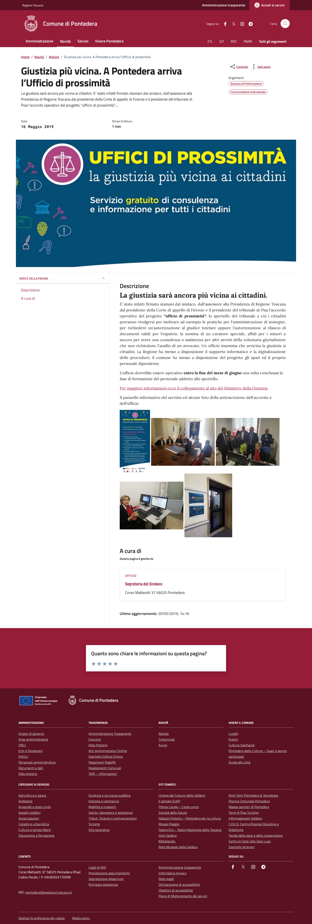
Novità (65, 41)
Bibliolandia (167, 841)
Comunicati (167, 739)
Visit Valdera (168, 835)
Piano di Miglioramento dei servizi (183, 896)
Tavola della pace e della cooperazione (256, 835)
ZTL (210, 41)
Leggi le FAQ (97, 867)
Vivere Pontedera (109, 41)
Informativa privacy (173, 873)
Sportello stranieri (242, 846)
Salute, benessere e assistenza (111, 812)
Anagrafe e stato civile (34, 806)
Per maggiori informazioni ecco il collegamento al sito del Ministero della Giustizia (194, 388)
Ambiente (25, 801)
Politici (23, 756)
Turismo (94, 824)
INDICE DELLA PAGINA (33, 278)
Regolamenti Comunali (105, 768)
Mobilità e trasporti (102, 806)
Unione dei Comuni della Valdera (182, 795)
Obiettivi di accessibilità (176, 890)
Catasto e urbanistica (33, 824)
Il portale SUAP (169, 801)
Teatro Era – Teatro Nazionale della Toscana (190, 829)
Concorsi (95, 739)
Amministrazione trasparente (223, 5)
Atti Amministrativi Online (108, 750)
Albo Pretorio (98, 745)
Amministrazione (39, 41)
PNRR (248, 41)
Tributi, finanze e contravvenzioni (113, 818)
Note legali (166, 878)
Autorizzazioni (28, 818)
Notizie (164, 733)
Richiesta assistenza (103, 884)
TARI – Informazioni (103, 773)
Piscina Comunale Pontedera (249, 801)
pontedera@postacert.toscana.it (49, 892)
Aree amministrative (33, 739)
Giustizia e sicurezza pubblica (110, 795)
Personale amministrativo (37, 762)
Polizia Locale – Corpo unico (179, 806)
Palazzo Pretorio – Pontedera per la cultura (190, 818)
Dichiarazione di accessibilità (179, 884)
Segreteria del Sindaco (143, 583)
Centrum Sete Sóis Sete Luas (250, 841)
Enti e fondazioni (30, 750)
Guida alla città (239, 762)
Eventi (233, 739)
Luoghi (233, 733)
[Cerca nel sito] (285, 23)
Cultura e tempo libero (34, 829)
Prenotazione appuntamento (109, 873)
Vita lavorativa (99, 829)
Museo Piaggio (169, 824)
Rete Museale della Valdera (178, 846)
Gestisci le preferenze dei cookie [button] (41, 918)
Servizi (82, 41)
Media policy (81, 918)
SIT (221, 41)
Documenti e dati (30, 768)
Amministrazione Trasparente (110, 733)
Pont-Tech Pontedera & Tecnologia (253, 795)
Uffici (22, 745)
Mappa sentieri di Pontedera (249, 806)
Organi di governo (31, 733)
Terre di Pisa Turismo (244, 812)
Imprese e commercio (104, 801)
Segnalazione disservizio (106, 878)
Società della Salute (173, 812)
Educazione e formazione (36, 835)
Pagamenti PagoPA (102, 762)
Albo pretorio (27, 773)
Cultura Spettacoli (242, 745)
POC (234, 41)
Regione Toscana (32, 5)
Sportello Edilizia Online (106, 756)
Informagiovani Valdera (245, 818)
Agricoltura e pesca (32, 795)
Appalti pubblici (29, 812)
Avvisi (163, 745)
